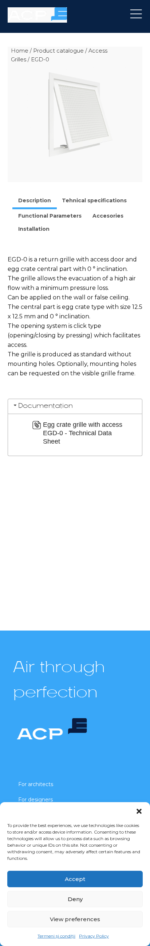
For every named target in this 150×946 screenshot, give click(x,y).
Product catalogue (58, 50)
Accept (75, 879)
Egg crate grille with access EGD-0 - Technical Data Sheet (82, 433)
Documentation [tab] (45, 406)
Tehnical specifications (94, 200)
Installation (34, 229)
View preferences (75, 919)
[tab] (34, 201)
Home (19, 50)
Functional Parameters (50, 215)
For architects (35, 784)
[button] (139, 811)
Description (34, 200)
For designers (35, 799)
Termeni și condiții (56, 936)
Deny (75, 899)
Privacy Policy (94, 936)
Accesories (107, 215)
